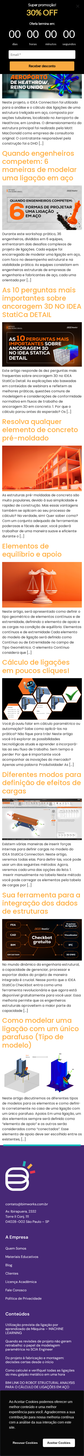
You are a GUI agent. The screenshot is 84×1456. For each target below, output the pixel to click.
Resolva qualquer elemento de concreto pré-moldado (40, 430)
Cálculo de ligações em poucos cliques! (36, 666)
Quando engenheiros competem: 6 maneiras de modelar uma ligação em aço (39, 165)
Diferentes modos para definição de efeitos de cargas (41, 783)
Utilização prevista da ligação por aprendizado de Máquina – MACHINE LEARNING (34, 1329)
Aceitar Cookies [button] (58, 1442)
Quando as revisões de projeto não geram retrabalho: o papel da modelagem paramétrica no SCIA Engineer (38, 1345)
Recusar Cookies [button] (25, 1442)
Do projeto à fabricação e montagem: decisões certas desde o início (34, 1360)
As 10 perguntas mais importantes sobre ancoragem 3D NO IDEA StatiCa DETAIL (41, 302)
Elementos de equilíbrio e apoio (32, 550)
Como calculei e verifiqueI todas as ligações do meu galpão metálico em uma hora (40, 1372)
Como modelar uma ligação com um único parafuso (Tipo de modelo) (40, 1033)
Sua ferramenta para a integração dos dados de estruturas (41, 903)
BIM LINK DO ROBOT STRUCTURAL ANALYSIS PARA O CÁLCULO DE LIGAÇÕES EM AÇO (40, 1384)
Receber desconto (42, 66)
